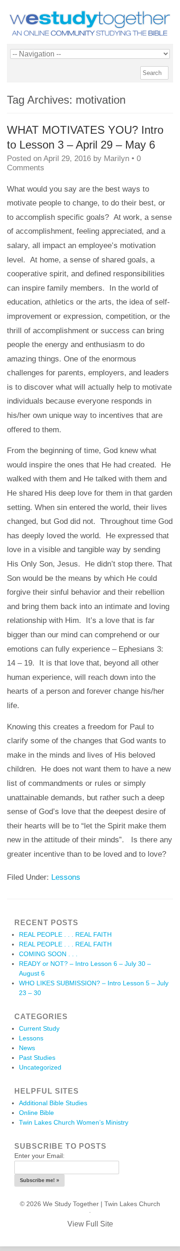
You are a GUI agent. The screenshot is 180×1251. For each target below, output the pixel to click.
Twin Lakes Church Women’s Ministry (73, 1122)
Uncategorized (40, 1067)
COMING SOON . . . (48, 954)
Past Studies (37, 1057)
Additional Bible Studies (53, 1103)
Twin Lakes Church (132, 1203)
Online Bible (36, 1112)
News (27, 1048)
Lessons (65, 877)
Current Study (39, 1028)
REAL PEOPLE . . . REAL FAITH (65, 934)
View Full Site (90, 1224)
